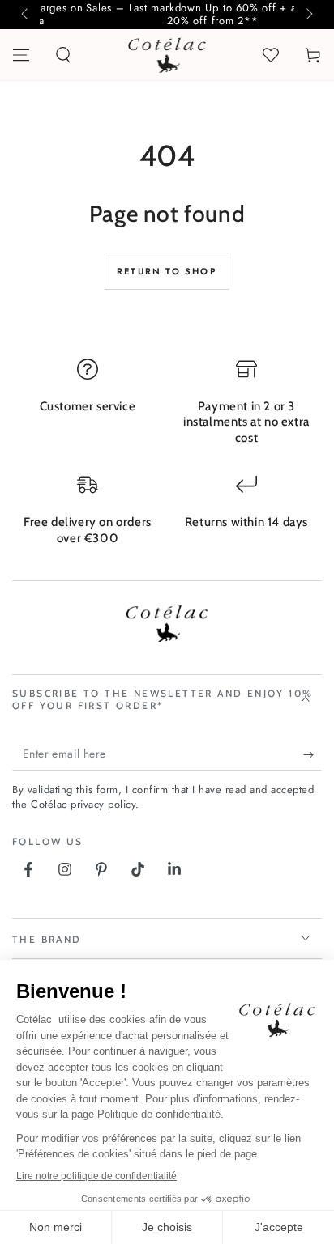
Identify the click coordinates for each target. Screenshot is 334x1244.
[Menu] (21, 55)
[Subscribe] (312, 754)
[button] (63, 55)
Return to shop (167, 271)
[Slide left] (26, 14)
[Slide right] (308, 14)
